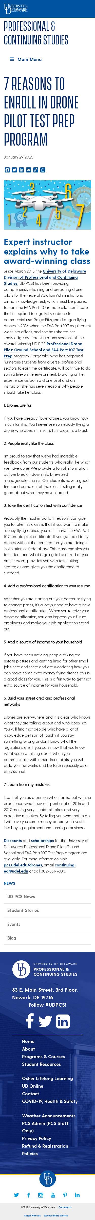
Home (28, 1041)
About (28, 1048)
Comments (65, 1207)
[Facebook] (28, 1195)
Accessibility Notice (56, 1215)
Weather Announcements (48, 1115)
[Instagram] (40, 1195)
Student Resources (41, 1064)
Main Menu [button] (29, 59)
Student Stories (23, 910)
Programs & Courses (43, 1056)
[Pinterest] (65, 1195)
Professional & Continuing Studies (36, 32)
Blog (11, 937)
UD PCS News (21, 896)
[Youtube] (53, 1195)
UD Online (32, 1085)
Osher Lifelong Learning (47, 1078)
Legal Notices (32, 1215)
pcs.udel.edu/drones (23, 864)
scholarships (42, 840)
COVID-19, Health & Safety (50, 1101)
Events (14, 924)
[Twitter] (16, 1195)
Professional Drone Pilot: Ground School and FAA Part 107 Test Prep (43, 349)
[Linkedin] (77, 1195)
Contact (30, 1093)
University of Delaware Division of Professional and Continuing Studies (45, 277)
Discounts (13, 840)
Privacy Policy (36, 1138)
